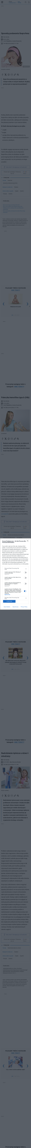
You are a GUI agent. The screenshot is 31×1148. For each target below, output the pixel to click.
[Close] (28, 541)
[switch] (25, 572)
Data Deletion (7, 606)
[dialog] (15, 574)
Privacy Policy (24, 606)
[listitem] (15, 569)
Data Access (15, 606)
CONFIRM (9, 601)
